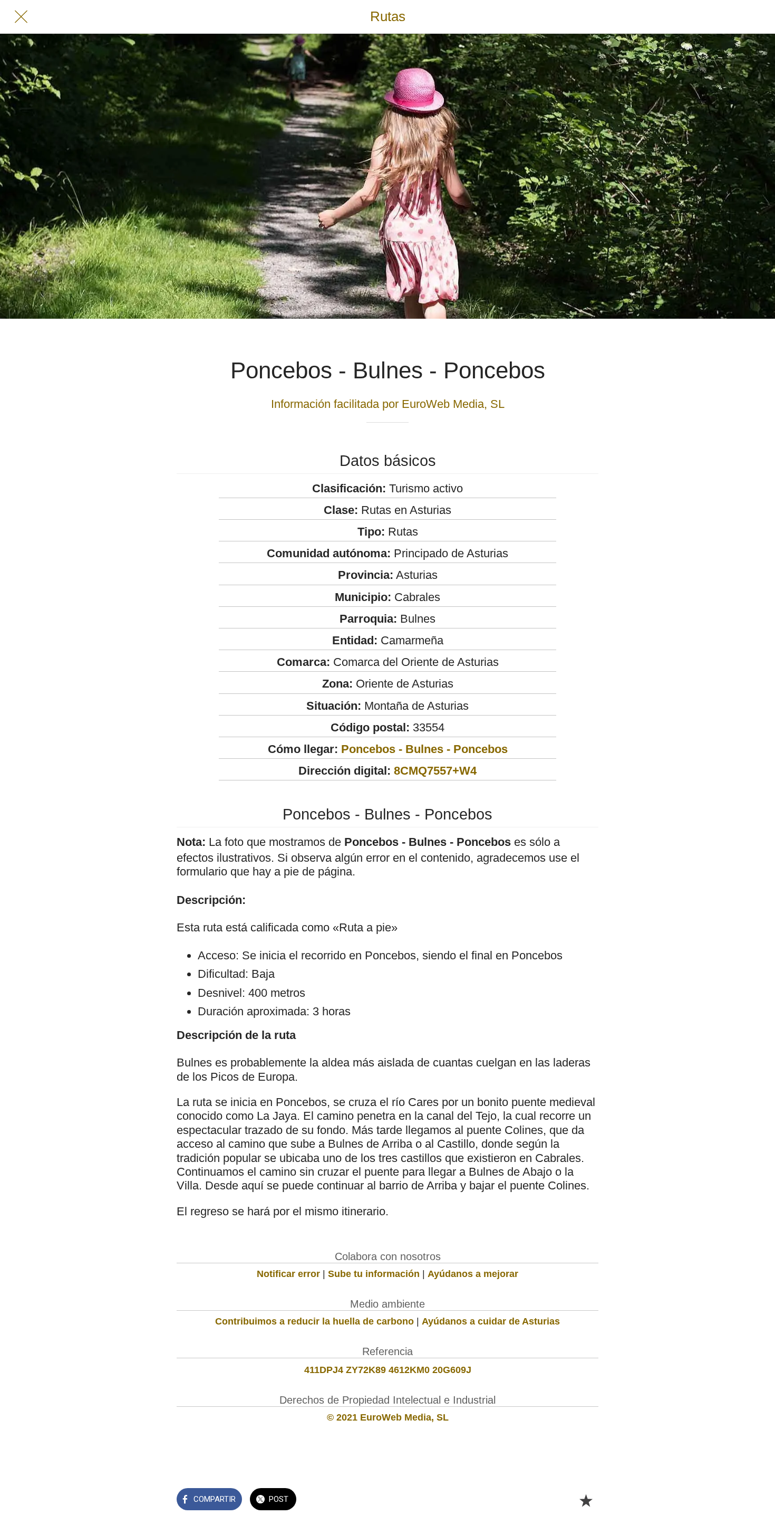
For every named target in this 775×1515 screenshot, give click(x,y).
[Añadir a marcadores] (585, 1500)
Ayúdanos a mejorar (473, 1274)
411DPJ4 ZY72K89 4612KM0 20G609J (387, 1370)
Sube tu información (374, 1274)
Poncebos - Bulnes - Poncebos (424, 749)
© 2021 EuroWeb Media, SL (388, 1417)
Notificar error (288, 1274)
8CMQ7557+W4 (435, 770)
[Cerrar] (21, 17)
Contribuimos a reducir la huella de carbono (314, 1321)
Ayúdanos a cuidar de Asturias (491, 1321)
